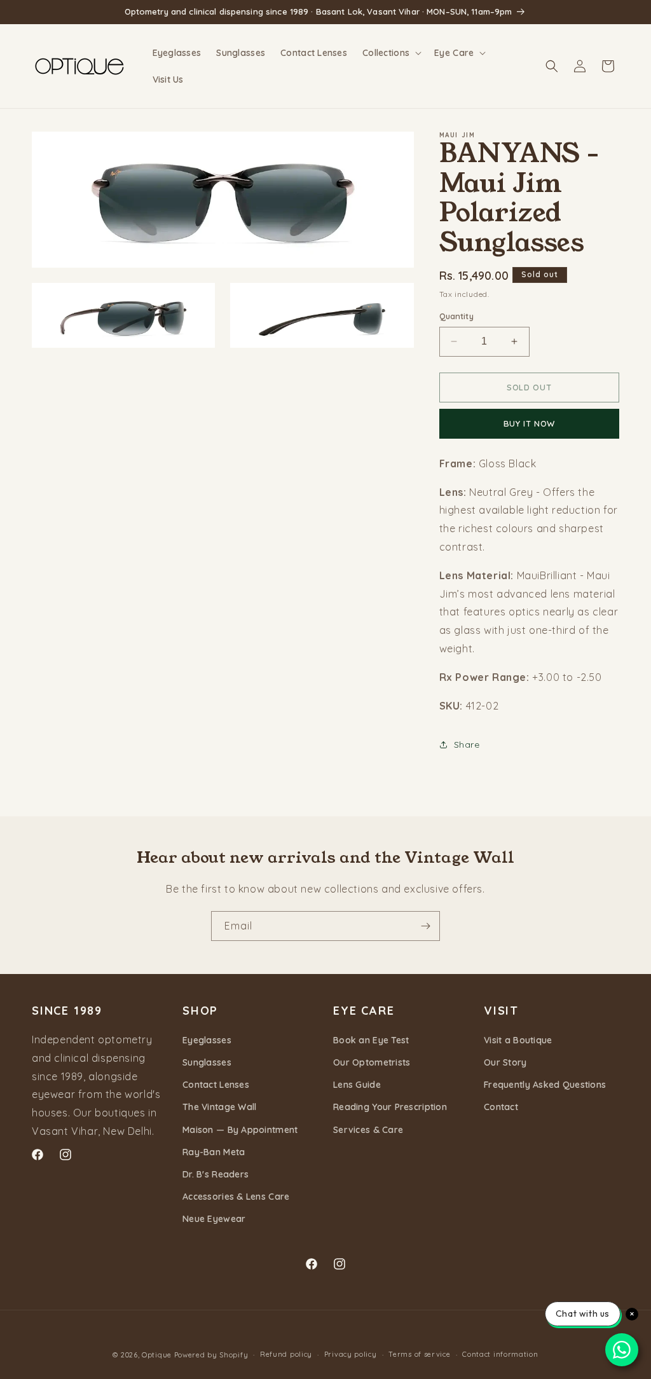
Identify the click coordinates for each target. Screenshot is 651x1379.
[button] (391, 52)
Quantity (456, 316)
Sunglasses (206, 1062)
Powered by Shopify (211, 1354)
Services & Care (368, 1129)
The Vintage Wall (219, 1107)
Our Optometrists (371, 1062)
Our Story (505, 1062)
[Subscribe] (425, 926)
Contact (501, 1107)
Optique (157, 1354)
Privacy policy (350, 1354)
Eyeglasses (206, 1040)
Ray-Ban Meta (213, 1152)
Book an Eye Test (371, 1040)
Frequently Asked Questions (545, 1084)
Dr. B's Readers (215, 1174)
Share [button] (467, 744)
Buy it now (530, 423)
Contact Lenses (215, 1084)
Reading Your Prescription (390, 1107)
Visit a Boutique (518, 1040)
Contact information (500, 1354)
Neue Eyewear (213, 1219)
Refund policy (286, 1354)
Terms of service (419, 1354)
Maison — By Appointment (240, 1129)
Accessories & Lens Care (235, 1196)
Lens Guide (357, 1084)
